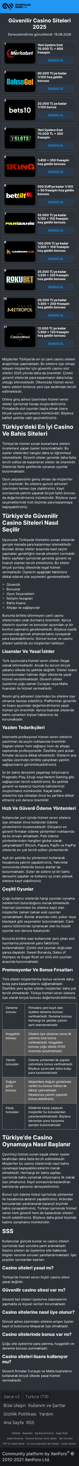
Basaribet (28, 1433)
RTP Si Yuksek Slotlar (14, 1443)
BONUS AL (56, 60)
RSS (30, 1422)
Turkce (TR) (37, 1396)
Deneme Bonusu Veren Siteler (41, 1438)
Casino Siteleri (68, 1443)
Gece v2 (12, 1396)
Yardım (46, 1414)
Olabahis (15, 1433)
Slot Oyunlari (65, 1438)
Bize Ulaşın (15, 1405)
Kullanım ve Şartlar (47, 1405)
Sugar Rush (62, 1433)
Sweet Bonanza (15, 1438)
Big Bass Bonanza (44, 1433)
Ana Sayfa (14, 1422)
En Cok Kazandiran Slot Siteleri (43, 1443)
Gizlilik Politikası (20, 1414)
